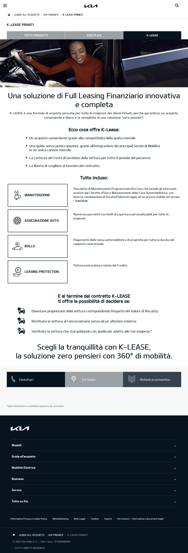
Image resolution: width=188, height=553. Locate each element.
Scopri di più (81, 200)
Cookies (95, 518)
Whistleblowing (60, 518)
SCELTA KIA (94, 35)
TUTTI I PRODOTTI (36, 35)
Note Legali (79, 518)
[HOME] (9, 14)
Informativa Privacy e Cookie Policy (29, 518)
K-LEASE (152, 35)
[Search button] (177, 5)
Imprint (108, 518)
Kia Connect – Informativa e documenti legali (140, 518)
